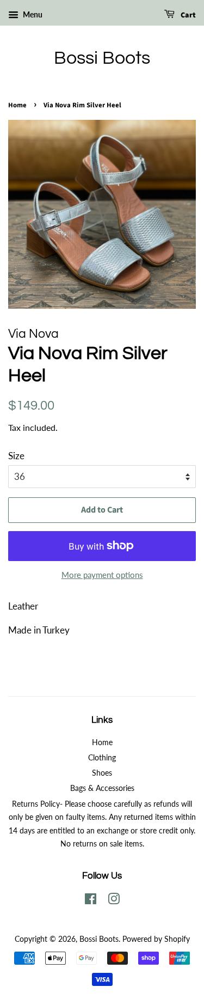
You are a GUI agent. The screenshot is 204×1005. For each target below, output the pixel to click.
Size (16, 455)
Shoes (102, 772)
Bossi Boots (102, 58)
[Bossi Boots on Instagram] (114, 900)
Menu (31, 14)
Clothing (102, 757)
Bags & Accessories (102, 788)
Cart (187, 15)
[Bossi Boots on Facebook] (90, 900)
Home (17, 105)
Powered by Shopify (156, 938)
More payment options (102, 575)
